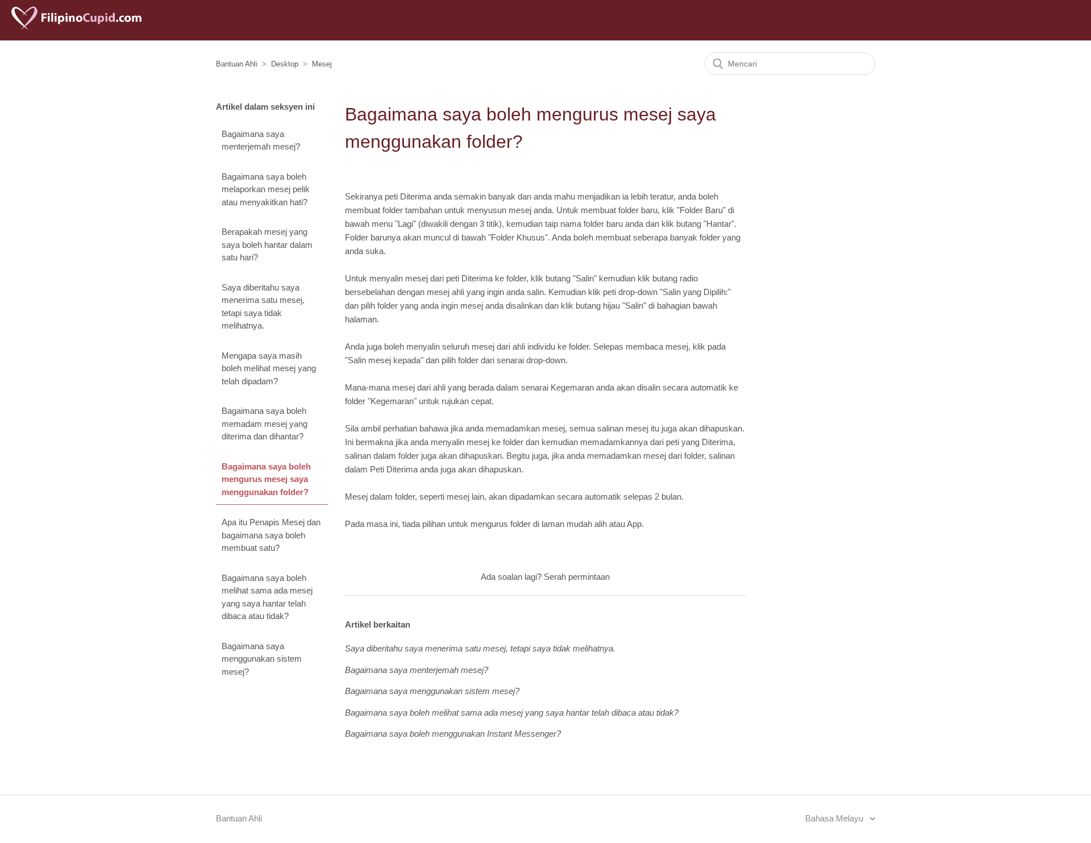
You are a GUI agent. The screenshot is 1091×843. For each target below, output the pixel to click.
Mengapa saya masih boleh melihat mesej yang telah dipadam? (269, 368)
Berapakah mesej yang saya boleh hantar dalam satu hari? (267, 244)
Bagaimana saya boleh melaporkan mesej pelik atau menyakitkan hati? (266, 189)
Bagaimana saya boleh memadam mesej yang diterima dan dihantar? (264, 423)
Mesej (322, 64)
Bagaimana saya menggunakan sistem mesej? (262, 658)
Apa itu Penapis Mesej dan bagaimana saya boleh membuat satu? (271, 535)
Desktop (284, 64)
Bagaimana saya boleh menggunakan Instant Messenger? (453, 733)
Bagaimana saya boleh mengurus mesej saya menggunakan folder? (266, 479)
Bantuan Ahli (236, 64)
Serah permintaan (577, 577)
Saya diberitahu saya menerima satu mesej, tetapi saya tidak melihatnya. (263, 307)
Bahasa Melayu (835, 818)
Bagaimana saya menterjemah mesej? (261, 140)
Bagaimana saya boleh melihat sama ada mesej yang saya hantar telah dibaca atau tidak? (267, 597)
